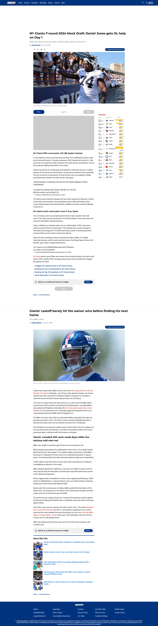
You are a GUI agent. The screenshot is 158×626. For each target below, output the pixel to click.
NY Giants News (44, 295)
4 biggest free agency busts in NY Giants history (53, 266)
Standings (43, 3)
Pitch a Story (57, 613)
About (35, 609)
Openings (56, 609)
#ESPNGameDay (56, 247)
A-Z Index (81, 616)
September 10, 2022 (64, 252)
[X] (146, 2)
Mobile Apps (119, 609)
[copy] (44, 49)
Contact (80, 609)
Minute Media (23, 621)
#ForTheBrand (68, 247)
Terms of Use (100, 613)
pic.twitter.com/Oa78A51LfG (48, 192)
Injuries (57, 3)
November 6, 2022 (58, 195)
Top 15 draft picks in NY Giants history (49, 275)
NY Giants (37, 256)
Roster (50, 3)
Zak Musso (36, 45)
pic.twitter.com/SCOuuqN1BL (44, 250)
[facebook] (142, 2)
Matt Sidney (36, 323)
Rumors (27, 3)
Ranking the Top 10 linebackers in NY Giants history (55, 272)
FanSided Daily (38, 613)
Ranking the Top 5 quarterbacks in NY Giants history (55, 269)
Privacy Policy (83, 613)
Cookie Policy (120, 613)
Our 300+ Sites (100, 609)
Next (88, 112)
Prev (38, 112)
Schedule (34, 3)
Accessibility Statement (61, 616)
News (20, 3)
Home (35, 295)
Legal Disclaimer (39, 616)
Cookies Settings (101, 616)
